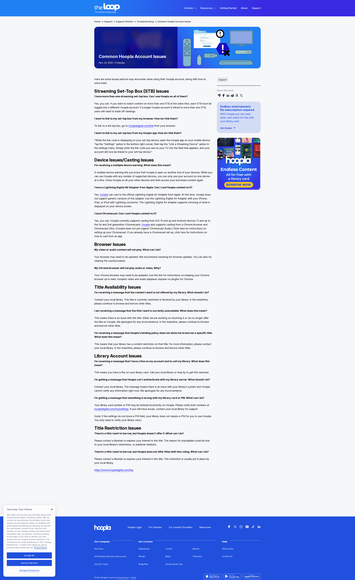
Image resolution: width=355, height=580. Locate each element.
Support (108, 21)
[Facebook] (223, 95)
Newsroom (205, 527)
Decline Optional (29, 563)
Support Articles (124, 21)
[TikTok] (253, 527)
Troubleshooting (145, 21)
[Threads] (237, 95)
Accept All (29, 555)
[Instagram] (241, 527)
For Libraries (155, 527)
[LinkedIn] (228, 95)
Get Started (226, 128)
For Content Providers (180, 527)
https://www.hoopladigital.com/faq (113, 470)
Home (97, 21)
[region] (29, 541)
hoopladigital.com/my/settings (111, 409)
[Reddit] (232, 95)
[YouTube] (247, 527)
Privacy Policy (123, 577)
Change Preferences (29, 570)
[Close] (52, 509)
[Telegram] (219, 95)
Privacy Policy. (40, 547)
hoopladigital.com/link (141, 125)
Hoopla (104, 194)
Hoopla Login (135, 527)
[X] (241, 95)
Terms (133, 577)
